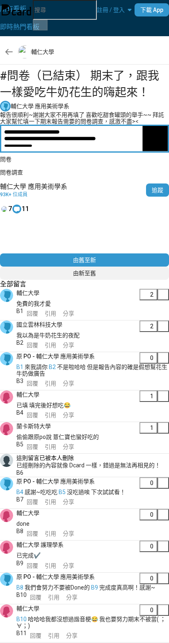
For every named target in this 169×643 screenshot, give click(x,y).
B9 (94, 587)
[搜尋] (40, 25)
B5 (62, 492)
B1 (19, 367)
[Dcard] (16, 10)
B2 (52, 367)
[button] (111, 10)
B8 (19, 587)
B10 (21, 619)
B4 (19, 492)
